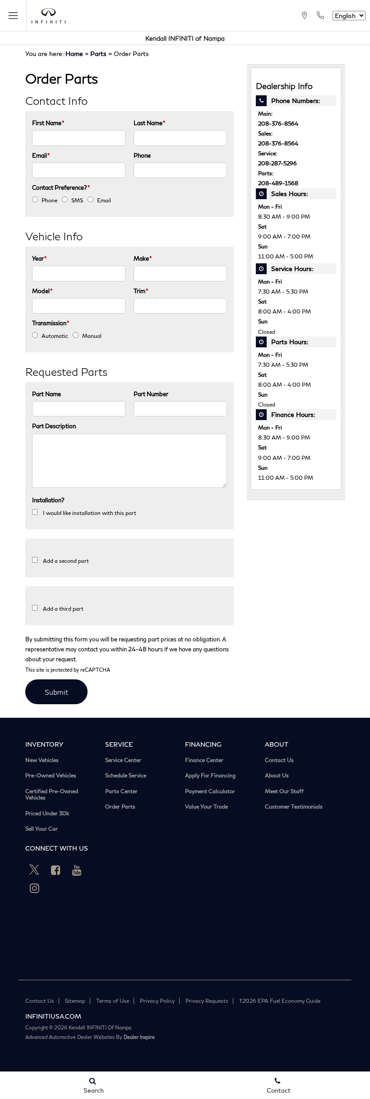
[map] (304, 15)
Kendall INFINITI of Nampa (185, 38)
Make (143, 258)
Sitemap (75, 1000)
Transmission (50, 323)
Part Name (46, 394)
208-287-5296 (277, 163)
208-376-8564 (278, 123)
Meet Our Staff (284, 791)
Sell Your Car (41, 829)
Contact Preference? (61, 187)
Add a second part (66, 560)
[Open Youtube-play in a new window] (77, 870)
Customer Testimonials (294, 807)
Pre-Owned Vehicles (50, 775)
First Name (48, 122)
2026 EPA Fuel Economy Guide (279, 1000)
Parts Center (121, 791)
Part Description (54, 426)
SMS (77, 200)
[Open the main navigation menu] (13, 16)
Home (74, 53)
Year (39, 258)
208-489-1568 (278, 183)
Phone (142, 155)
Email (41, 155)
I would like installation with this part (89, 513)
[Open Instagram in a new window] (34, 888)
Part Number (151, 394)
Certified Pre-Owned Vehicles (51, 794)
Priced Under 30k (47, 813)
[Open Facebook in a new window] (55, 870)
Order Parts (120, 807)
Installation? (48, 500)
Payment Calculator (210, 791)
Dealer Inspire (139, 1037)
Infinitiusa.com (53, 1016)
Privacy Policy (157, 1000)
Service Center (123, 760)
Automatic (55, 335)
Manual (92, 335)
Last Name (149, 122)
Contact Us (279, 760)
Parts (98, 53)
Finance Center (204, 760)
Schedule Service (125, 775)
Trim (141, 291)
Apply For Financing (210, 775)
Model (42, 291)
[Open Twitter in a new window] (34, 870)
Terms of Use (112, 1000)
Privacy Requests (206, 1000)
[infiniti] (48, 15)
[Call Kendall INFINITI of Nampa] (320, 15)
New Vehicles (42, 760)
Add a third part (63, 608)
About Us (277, 775)
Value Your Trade (206, 807)
